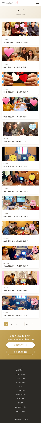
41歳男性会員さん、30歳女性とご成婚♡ (15, 166)
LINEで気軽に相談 (20, 352)
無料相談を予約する (20, 345)
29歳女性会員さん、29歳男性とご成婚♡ (15, 315)
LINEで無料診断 (20, 390)
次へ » (33, 324)
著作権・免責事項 (20, 411)
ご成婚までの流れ (20, 378)
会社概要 (20, 403)
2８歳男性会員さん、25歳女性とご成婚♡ (15, 42)
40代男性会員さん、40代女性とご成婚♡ (15, 142)
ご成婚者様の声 (20, 382)
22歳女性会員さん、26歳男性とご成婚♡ (15, 67)
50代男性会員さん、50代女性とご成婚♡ (15, 92)
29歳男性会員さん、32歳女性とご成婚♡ (15, 241)
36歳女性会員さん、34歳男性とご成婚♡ (15, 216)
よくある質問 (20, 399)
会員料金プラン (20, 370)
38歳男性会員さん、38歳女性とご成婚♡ (15, 117)
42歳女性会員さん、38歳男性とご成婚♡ (15, 266)
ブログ (20, 386)
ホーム (18, 14)
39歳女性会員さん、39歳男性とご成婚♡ (15, 191)
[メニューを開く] (37, 3)
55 (27, 324)
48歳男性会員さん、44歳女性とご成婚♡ (15, 291)
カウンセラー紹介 (20, 395)
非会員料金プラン (20, 374)
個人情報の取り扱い (20, 407)
